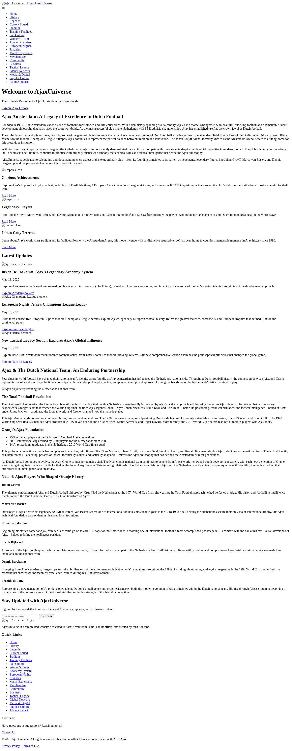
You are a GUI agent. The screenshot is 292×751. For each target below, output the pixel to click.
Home (13, 13)
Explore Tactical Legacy (17, 361)
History (14, 17)
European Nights (20, 46)
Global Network (20, 71)
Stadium (15, 28)
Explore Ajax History (15, 108)
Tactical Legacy (19, 67)
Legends (15, 20)
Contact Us (9, 732)
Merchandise (18, 56)
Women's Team (19, 38)
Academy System (21, 42)
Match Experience (21, 53)
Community (17, 60)
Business (15, 64)
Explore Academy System (18, 293)
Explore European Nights (18, 329)
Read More (9, 195)
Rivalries (15, 49)
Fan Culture (17, 35)
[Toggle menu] (3, 8)
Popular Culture (19, 78)
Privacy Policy (11, 746)
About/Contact (19, 81)
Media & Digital (20, 74)
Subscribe (46, 616)
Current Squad (19, 24)
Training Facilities (21, 31)
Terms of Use (30, 746)
